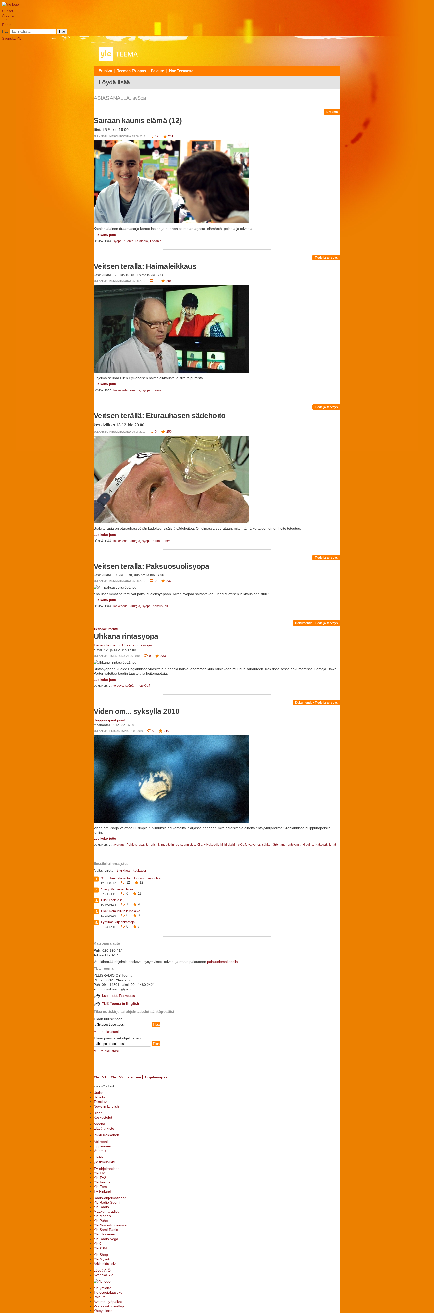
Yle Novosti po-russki (110, 1225)
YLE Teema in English (120, 1003)
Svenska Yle (12, 38)
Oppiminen (102, 1146)
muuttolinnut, (170, 844)
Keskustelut (103, 1117)
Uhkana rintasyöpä (126, 636)
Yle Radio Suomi (107, 1202)
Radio (6, 25)
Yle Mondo (102, 1216)
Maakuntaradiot (106, 1211)
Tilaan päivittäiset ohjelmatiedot (118, 1038)
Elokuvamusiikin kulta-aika (120, 911)
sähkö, (267, 844)
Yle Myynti (102, 1259)
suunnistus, (188, 844)
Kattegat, (321, 844)
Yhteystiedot (103, 1311)
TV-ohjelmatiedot (107, 1169)
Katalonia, (142, 241)
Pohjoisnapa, (136, 844)
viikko (109, 870)
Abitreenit (101, 1142)
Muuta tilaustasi (106, 1032)
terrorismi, (153, 844)
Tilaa (156, 1024)
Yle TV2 (117, 1077)
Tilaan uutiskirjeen (108, 1019)
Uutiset (7, 11)
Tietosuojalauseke (108, 1292)
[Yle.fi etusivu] (10, 4)
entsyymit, (295, 844)
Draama (332, 112)
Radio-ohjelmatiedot (110, 1198)
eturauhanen (162, 541)
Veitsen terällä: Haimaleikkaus (145, 266)
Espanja (155, 241)
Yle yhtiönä (102, 1288)
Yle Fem (134, 1077)
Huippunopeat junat (109, 720)
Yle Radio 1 (103, 1207)
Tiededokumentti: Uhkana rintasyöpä (123, 645)
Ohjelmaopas (156, 1077)
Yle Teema (102, 1182)
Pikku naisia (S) (112, 900)
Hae (5, 31)
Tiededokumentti (106, 629)
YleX (97, 1244)
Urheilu (99, 1097)
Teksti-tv (100, 1102)
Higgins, (309, 844)
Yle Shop (101, 1255)
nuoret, (129, 241)
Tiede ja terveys (326, 257)
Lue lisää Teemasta (118, 996)
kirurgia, (136, 390)
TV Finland (102, 1191)
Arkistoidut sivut (106, 1264)
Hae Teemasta (181, 71)
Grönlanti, (280, 844)
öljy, (200, 844)
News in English (106, 1106)
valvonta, (254, 844)
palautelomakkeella (222, 962)
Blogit (98, 1113)
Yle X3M (100, 1248)
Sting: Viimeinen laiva (117, 889)
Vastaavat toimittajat (110, 1306)
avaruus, (119, 844)
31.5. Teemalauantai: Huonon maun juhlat (131, 878)
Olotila (99, 1157)
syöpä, (118, 241)
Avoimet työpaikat (108, 1302)
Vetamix (100, 1151)
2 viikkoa (123, 870)
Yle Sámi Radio (106, 1230)
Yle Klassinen (104, 1234)
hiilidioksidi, (228, 844)
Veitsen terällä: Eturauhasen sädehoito (159, 415)
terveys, (119, 685)
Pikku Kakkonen (106, 1135)
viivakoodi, (212, 844)
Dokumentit (303, 623)
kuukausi (139, 870)
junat (332, 844)
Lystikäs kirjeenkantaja (118, 922)
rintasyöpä (143, 685)
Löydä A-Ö (102, 1270)
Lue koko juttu (105, 235)
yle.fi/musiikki (104, 1162)
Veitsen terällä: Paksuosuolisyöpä (151, 566)
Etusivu (105, 71)
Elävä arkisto (104, 1128)
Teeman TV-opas (131, 71)
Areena (8, 15)
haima (157, 390)
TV (4, 20)
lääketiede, (121, 390)
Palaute (157, 71)
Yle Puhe (101, 1221)
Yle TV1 (100, 1077)
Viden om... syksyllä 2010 (137, 711)
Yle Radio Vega (106, 1239)
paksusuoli (160, 606)
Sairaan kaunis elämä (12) (138, 120)
